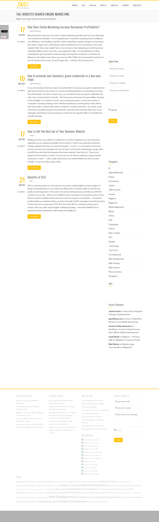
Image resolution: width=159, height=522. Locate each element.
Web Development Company (86, 497)
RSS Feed (99, 515)
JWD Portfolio (114, 190)
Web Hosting (114, 263)
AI (109, 168)
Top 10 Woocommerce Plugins (93, 404)
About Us (103, 5)
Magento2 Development (123, 482)
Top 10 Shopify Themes (90, 413)
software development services (124, 493)
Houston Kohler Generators (120, 326)
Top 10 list (137, 493)
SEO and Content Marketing (37, 493)
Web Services (114, 267)
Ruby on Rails (114, 233)
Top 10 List (113, 250)
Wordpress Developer (48, 501)
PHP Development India (119, 489)
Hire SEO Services (88, 482)
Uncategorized (115, 254)
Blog (83, 5)
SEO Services (71, 492)
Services (75, 5)
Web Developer (43, 497)
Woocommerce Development (27, 502)
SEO (31, 181)
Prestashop (113, 224)
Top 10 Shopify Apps (89, 407)
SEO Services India (83, 493)
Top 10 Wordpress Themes (92, 416)
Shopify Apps (94, 493)
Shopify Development (107, 493)
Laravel (111, 194)
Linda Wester (114, 337)
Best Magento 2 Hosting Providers (94, 429)
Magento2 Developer (108, 481)
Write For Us (137, 5)
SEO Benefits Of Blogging (55, 493)
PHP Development (104, 489)
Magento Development (93, 485)
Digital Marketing (35, 31)
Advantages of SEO (23, 482)
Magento (112, 198)
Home (18, 19)
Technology (114, 246)
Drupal (111, 177)
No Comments (21, 42)
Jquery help (96, 482)
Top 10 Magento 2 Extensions (93, 400)
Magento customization (39, 486)
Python (112, 228)
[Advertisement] (126, 42)
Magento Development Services (132, 486)
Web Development (116, 259)
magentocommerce (23, 485)
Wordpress (113, 276)
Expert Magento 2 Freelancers (93, 426)
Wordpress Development (72, 501)
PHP (110, 220)
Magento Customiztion (54, 486)
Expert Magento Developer (73, 482)
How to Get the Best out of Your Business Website (56, 131)
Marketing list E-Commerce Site (38, 489)
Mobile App (52, 489)
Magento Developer (71, 485)
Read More (34, 66)
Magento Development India (114, 486)
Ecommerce (114, 181)
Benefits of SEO (37, 177)
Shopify (112, 241)
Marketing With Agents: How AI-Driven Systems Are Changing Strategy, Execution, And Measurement (62, 415)
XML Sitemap (89, 515)
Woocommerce (115, 272)
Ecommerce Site (59, 482)
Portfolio (92, 5)
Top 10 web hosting (22, 497)
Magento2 (113, 203)
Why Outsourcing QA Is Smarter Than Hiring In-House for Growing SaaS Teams (62, 430)
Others (32, 135)
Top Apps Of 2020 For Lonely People (95, 410)
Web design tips (33, 497)
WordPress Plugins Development (96, 502)
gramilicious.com (116, 319)
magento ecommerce (22, 489)
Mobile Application (116, 207)
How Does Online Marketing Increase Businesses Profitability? (64, 27)
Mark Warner (114, 344)
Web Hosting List (119, 497)
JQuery (112, 185)
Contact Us (114, 5)
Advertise (125, 5)
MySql (111, 211)
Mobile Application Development (83, 489)
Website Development (134, 497)
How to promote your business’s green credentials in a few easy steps (64, 78)
